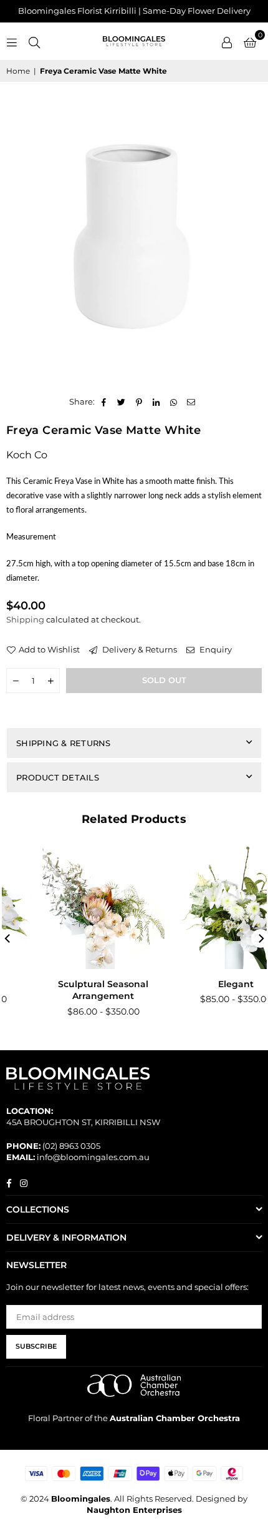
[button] (250, 41)
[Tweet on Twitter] (122, 401)
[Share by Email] (191, 401)
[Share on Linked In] (156, 401)
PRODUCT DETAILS (57, 777)
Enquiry (215, 649)
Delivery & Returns (138, 649)
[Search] (34, 41)
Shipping (25, 619)
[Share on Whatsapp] (174, 401)
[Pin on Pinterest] (139, 401)
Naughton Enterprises (134, 1510)
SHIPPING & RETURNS (63, 743)
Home (18, 71)
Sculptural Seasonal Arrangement (71, 990)
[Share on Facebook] (104, 401)
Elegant (203, 984)
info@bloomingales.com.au (93, 1157)
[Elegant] (203, 908)
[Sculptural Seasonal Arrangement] (71, 908)
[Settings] (227, 41)
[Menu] (12, 41)
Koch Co (26, 455)
